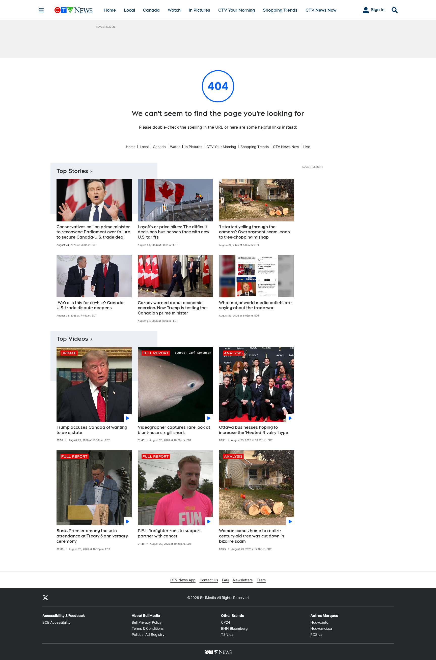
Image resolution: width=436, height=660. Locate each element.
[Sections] (41, 10)
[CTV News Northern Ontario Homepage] (73, 10)
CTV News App (183, 580)
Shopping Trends (280, 10)
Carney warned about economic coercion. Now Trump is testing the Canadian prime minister (172, 308)
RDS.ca (316, 634)
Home (110, 10)
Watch (174, 10)
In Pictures (199, 10)
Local (129, 10)
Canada (151, 10)
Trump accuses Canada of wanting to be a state (92, 430)
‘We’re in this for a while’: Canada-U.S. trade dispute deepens (91, 305)
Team (261, 580)
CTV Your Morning (236, 10)
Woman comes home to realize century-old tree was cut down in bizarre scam (251, 536)
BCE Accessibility (56, 622)
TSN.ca (227, 634)
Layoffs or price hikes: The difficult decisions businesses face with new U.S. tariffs (173, 232)
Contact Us (209, 580)
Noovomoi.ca (321, 628)
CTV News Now (321, 10)
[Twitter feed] (45, 597)
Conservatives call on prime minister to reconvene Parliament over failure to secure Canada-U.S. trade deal (93, 232)
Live (306, 147)
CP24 (225, 622)
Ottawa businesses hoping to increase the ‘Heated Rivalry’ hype (253, 430)
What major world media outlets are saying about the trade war (255, 305)
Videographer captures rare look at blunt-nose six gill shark (174, 430)
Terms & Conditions (148, 628)
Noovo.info (319, 622)
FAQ (225, 580)
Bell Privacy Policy (147, 622)
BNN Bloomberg (234, 628)
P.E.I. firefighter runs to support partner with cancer (169, 533)
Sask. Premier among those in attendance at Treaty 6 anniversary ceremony (92, 536)
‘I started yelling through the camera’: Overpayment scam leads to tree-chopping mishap (254, 232)
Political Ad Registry (148, 634)
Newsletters (243, 580)
